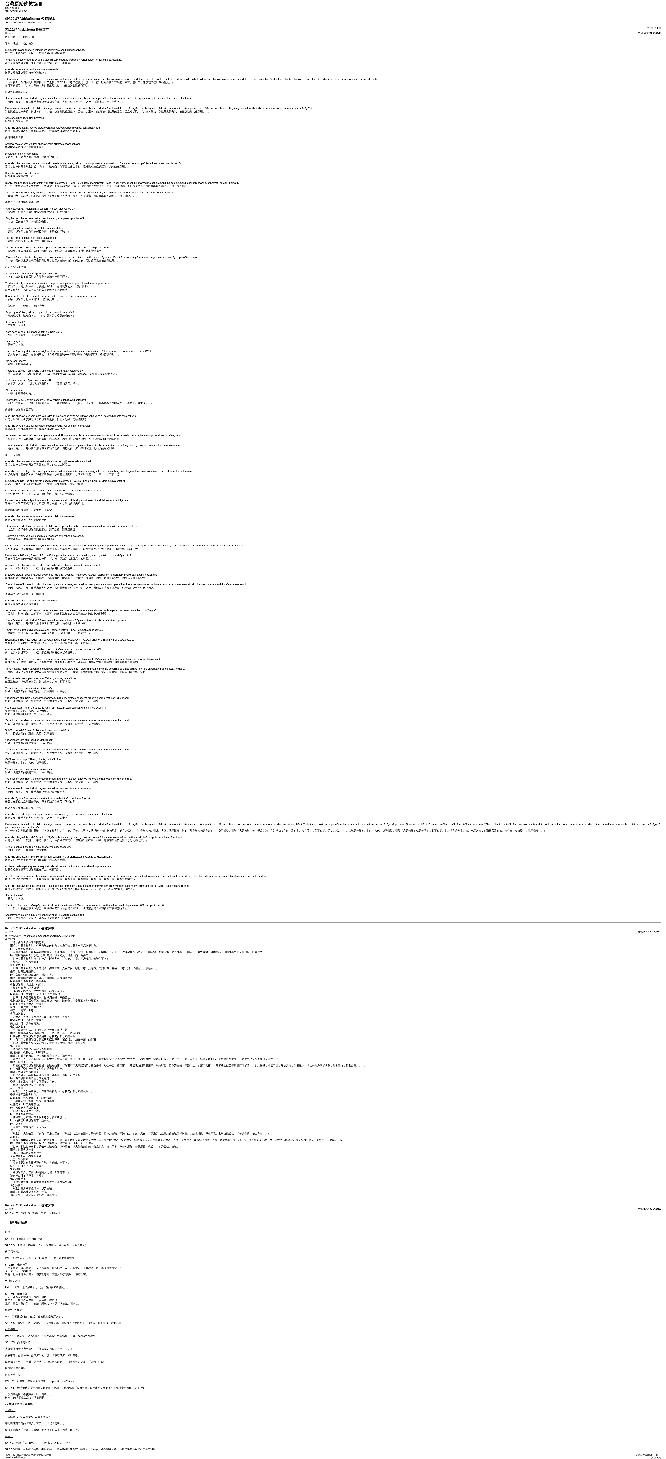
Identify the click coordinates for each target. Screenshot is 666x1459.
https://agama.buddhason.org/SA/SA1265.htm (49, 936)
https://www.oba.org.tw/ (16, 11)
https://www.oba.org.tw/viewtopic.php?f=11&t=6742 (29, 22)
